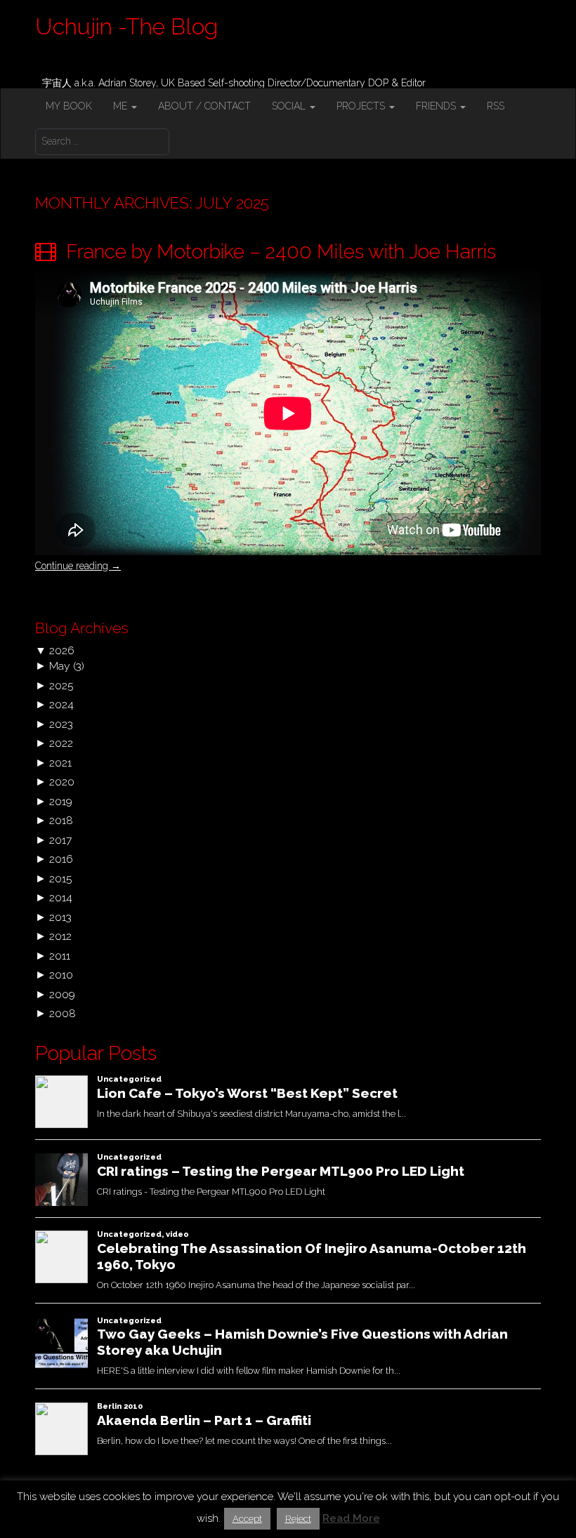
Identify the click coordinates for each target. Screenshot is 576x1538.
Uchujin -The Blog (126, 26)
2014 (60, 897)
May (59, 665)
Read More (351, 1518)
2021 (60, 762)
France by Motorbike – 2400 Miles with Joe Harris (278, 251)
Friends (437, 106)
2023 (61, 724)
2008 (62, 1013)
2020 (61, 781)
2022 (61, 743)
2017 (60, 840)
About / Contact (204, 106)
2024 (61, 704)
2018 (61, 820)
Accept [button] (247, 1518)
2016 (61, 859)
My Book (69, 106)
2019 (60, 801)
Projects (362, 106)
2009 (62, 994)
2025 (61, 685)
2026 (61, 650)
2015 (60, 878)
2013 (60, 917)
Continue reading (78, 565)
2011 (59, 955)
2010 (61, 974)
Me (121, 106)
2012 (60, 936)
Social (290, 106)
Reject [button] (298, 1518)
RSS (495, 106)
